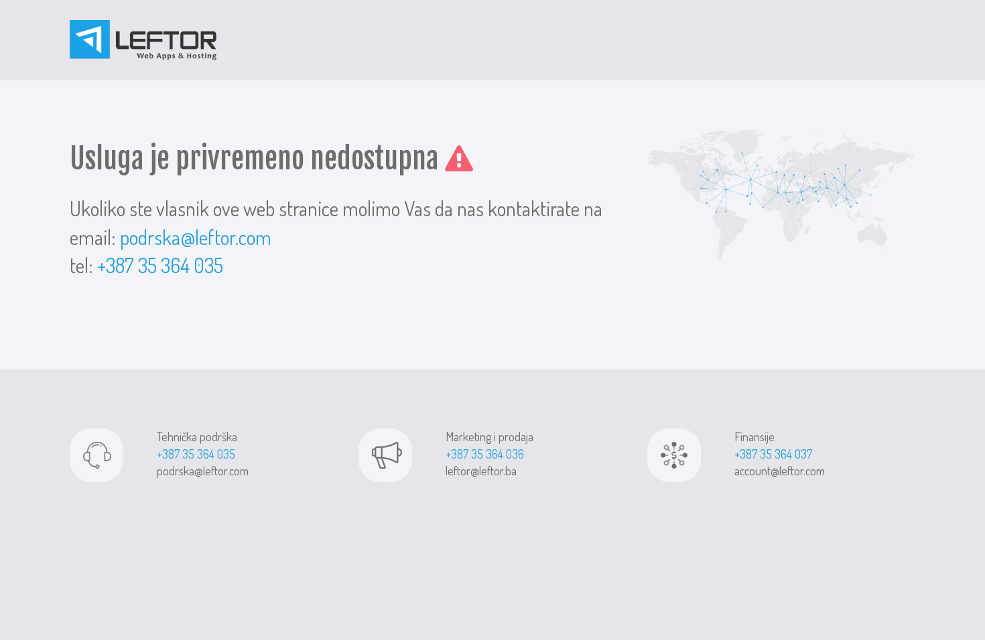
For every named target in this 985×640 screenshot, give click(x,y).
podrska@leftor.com (195, 237)
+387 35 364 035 (160, 265)
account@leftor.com (779, 470)
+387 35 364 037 (773, 454)
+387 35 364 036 (485, 454)
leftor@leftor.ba (481, 470)
